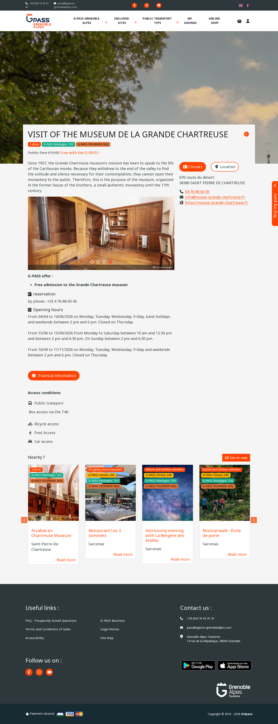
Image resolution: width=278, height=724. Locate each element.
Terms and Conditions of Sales (48, 629)
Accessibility (34, 638)
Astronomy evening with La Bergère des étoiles (165, 535)
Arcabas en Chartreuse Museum (51, 533)
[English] (241, 5)
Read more (66, 559)
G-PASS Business (112, 620)
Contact (195, 166)
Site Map (107, 638)
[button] (92, 261)
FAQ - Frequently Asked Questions (51, 620)
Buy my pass (275, 206)
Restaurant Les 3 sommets (105, 533)
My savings (190, 21)
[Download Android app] (198, 667)
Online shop (215, 21)
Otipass (247, 714)
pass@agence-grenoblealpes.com (65, 5)
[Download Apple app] (234, 667)
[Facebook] (134, 5)
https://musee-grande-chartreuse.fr (216, 202)
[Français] (248, 5)
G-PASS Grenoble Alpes (86, 21)
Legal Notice (109, 629)
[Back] (246, 134)
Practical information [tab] (57, 375)
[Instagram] (146, 5)
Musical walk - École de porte (222, 533)
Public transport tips (158, 21)
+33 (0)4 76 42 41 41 (200, 618)
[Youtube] (158, 5)
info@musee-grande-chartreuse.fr (215, 197)
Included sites (122, 21)
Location (227, 166)
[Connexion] (248, 21)
